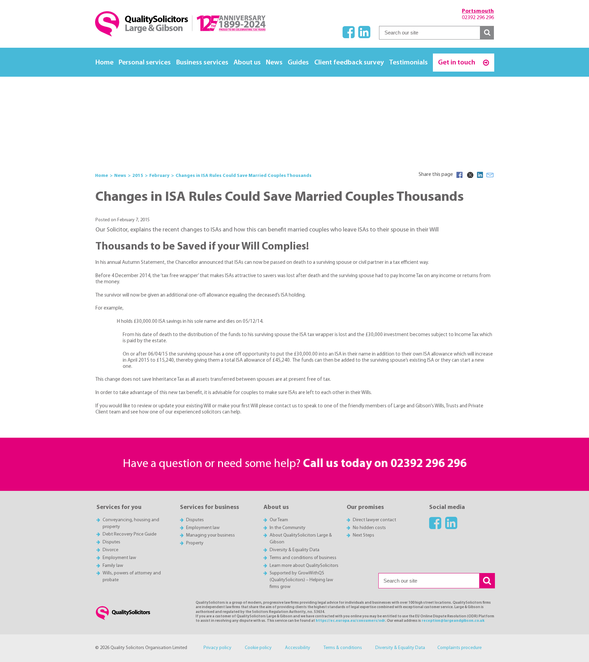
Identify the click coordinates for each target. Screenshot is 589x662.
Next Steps (363, 535)
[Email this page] (490, 175)
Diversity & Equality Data (294, 550)
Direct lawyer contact (374, 520)
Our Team (279, 520)
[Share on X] (469, 175)
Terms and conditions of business (303, 557)
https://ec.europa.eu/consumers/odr (350, 621)
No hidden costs (369, 527)
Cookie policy (258, 647)
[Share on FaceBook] (459, 175)
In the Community (287, 527)
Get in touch (457, 62)
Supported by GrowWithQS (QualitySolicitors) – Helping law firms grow (301, 580)
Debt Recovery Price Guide (129, 534)
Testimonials (408, 62)
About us (247, 62)
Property (194, 543)
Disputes (111, 542)
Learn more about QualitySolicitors (304, 565)
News (274, 62)
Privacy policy (217, 647)
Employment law (119, 557)
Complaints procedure (459, 647)
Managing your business (210, 535)
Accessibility (297, 647)
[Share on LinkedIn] (480, 175)
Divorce (110, 550)
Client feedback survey (349, 62)
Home (104, 62)
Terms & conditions (342, 647)
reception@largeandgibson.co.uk (453, 621)
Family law (113, 565)
